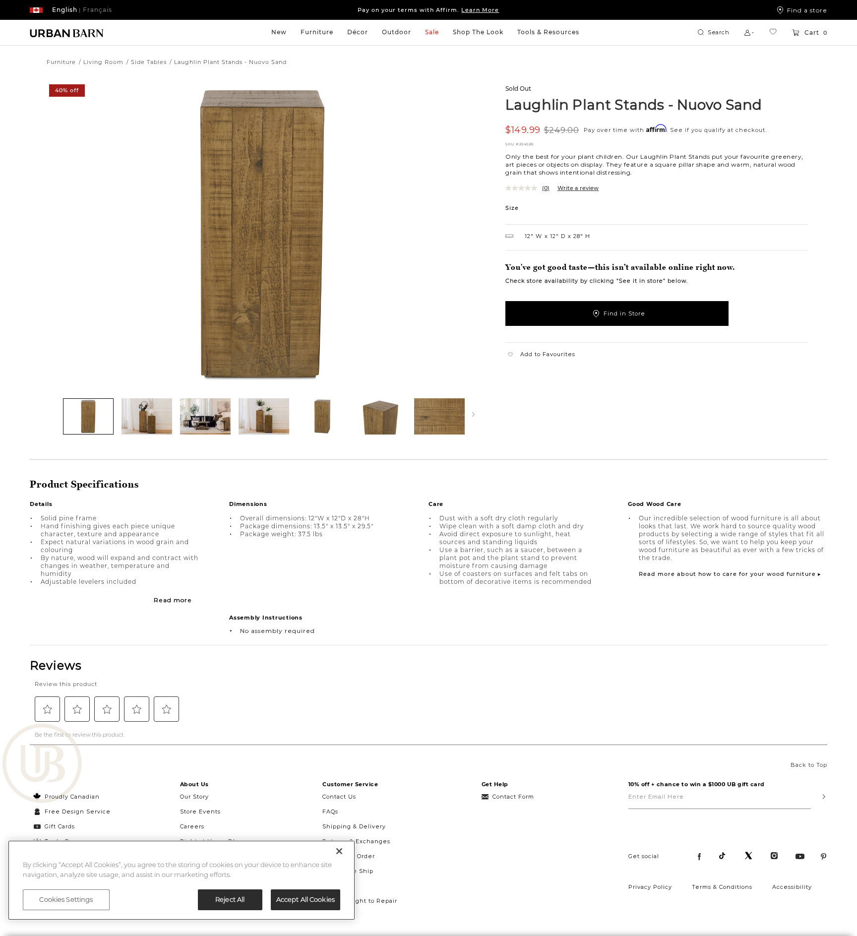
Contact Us (339, 796)
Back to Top (809, 764)
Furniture (317, 32)
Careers (192, 826)
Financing (338, 885)
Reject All (230, 899)
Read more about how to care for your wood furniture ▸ (730, 573)
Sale (432, 32)
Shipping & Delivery (354, 826)
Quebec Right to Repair (359, 900)
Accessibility (792, 886)
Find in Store (624, 313)
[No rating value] (523, 188)
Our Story (194, 796)
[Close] (339, 851)
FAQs (330, 811)
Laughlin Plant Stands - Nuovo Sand (633, 104)
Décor (357, 32)
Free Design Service (72, 811)
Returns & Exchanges (356, 841)
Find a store (807, 10)
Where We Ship (347, 871)
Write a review (578, 188)
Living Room (103, 62)
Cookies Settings (66, 899)
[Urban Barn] (42, 764)
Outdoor (396, 32)
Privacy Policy (650, 886)
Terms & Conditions (722, 886)
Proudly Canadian (72, 796)
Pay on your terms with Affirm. (428, 9)
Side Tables (149, 62)
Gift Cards (60, 826)
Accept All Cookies (305, 899)
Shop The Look (478, 32)
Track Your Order (348, 856)
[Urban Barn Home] (67, 32)
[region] (181, 880)
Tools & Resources (548, 32)
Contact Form (513, 796)
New (279, 32)
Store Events (200, 811)
